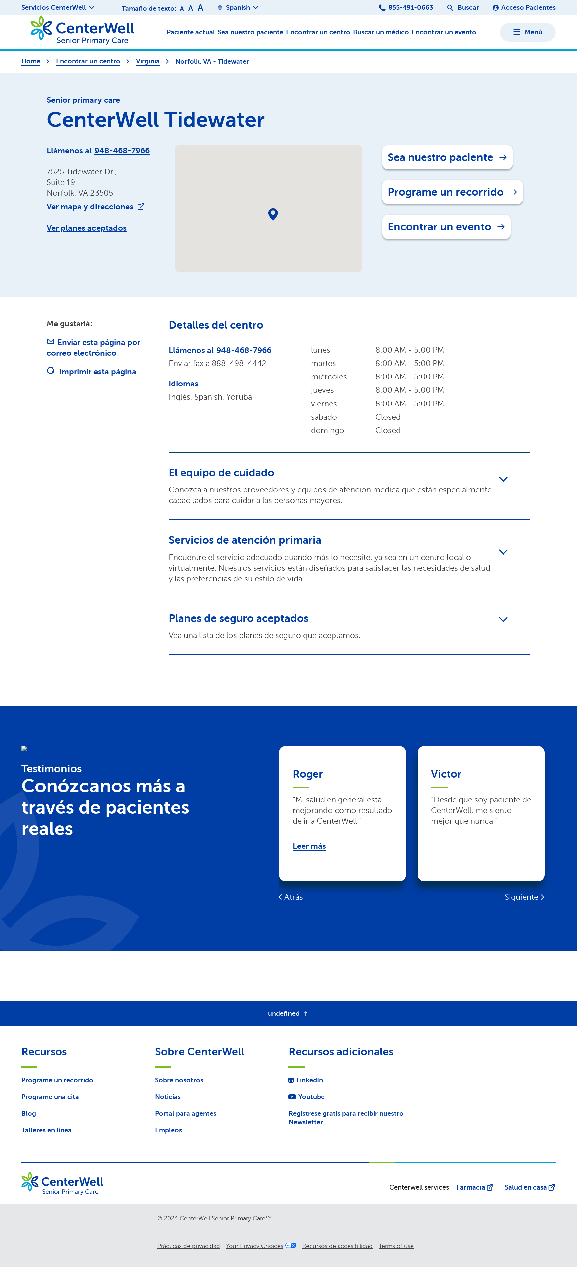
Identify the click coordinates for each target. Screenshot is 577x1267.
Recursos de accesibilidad (337, 1246)
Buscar (468, 7)
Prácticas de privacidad (188, 1246)
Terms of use (396, 1246)
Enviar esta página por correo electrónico (93, 348)
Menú (533, 32)
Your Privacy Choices (254, 1246)
